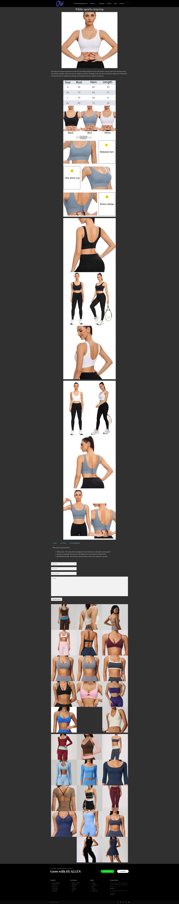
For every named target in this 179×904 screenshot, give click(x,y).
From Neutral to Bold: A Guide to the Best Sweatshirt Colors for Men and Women (119, 884)
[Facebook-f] (117, 902)
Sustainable (101, 3)
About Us (109, 3)
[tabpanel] (89, 553)
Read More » (112, 888)
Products (92, 3)
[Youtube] (120, 902)
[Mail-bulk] (128, 902)
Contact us (121, 3)
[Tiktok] (126, 902)
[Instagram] (123, 902)
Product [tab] (55, 543)
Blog (115, 3)
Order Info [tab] (63, 543)
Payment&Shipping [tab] (75, 543)
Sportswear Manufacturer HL (80, 3)
